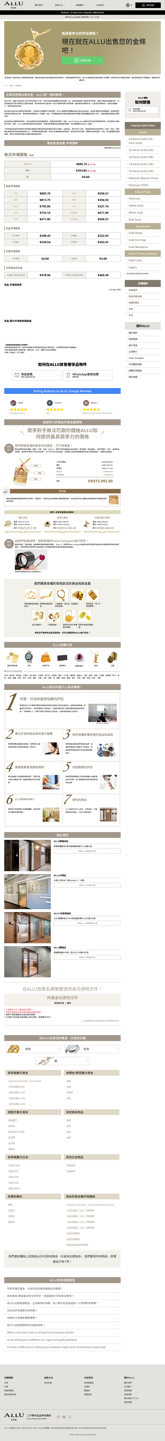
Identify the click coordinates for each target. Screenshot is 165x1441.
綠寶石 (11, 1216)
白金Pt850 (13, 1182)
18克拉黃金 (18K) (16, 1092)
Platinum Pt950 (138, 185)
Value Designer (136, 358)
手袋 (131, 315)
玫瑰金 (70, 1092)
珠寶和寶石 (134, 302)
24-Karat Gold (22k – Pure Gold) (142, 141)
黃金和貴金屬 (135, 296)
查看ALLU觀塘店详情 (87, 957)
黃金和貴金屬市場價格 (77, 1244)
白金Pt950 (13, 1171)
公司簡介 (133, 351)
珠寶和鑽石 (9, 1390)
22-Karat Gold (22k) (141, 150)
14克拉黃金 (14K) (16, 1098)
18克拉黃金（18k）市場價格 (80, 1216)
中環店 (87, 1386)
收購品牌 (133, 290)
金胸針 (11, 1148)
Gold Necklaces (138, 247)
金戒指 (11, 1125)
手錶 (131, 308)
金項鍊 (11, 1137)
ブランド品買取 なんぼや (12, 1428)
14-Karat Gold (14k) (141, 164)
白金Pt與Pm (14, 1188)
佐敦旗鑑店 (89, 1382)
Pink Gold (135, 219)
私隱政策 (128, 1394)
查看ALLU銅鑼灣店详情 (87, 851)
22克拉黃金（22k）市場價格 (80, 1210)
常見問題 (133, 339)
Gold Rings (135, 233)
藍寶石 (11, 1221)
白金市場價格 (73, 1233)
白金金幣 (71, 1171)
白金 (69, 1086)
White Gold (136, 212)
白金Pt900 (13, 1176)
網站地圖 (133, 376)
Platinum (134, 198)
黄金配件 (12, 1120)
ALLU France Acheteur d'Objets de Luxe (64, 1428)
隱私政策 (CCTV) (131, 1398)
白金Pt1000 (14, 1165)
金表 (69, 1131)
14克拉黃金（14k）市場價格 (80, 1221)
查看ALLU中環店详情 (87, 885)
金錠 (69, 1120)
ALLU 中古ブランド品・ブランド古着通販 (35, 1428)
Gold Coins (135, 260)
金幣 (69, 1125)
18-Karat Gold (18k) (141, 157)
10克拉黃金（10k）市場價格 (80, 1227)
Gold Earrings (137, 240)
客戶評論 (133, 345)
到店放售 (48, 1382)
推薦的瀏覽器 (135, 370)
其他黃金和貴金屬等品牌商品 (138, 273)
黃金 (69, 1080)
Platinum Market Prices (143, 178)
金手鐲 (11, 1143)
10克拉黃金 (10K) (16, 1103)
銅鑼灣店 (88, 1394)
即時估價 (150, 5)
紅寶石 (11, 1210)
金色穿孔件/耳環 (16, 1131)
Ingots (133, 267)
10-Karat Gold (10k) (141, 171)
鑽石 (10, 1204)
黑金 (69, 1098)
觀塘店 (87, 1390)
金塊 (69, 1137)
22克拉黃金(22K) (16, 1086)
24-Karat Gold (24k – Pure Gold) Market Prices (90, 1204)
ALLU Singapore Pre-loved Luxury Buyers (92, 1428)
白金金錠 (71, 1165)
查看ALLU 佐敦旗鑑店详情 (87, 923)
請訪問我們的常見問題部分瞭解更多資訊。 (102, 1021)
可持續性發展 (135, 364)
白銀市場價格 (73, 1239)
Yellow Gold (136, 205)
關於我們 (133, 332)
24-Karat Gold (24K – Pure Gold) (24, 1080)
